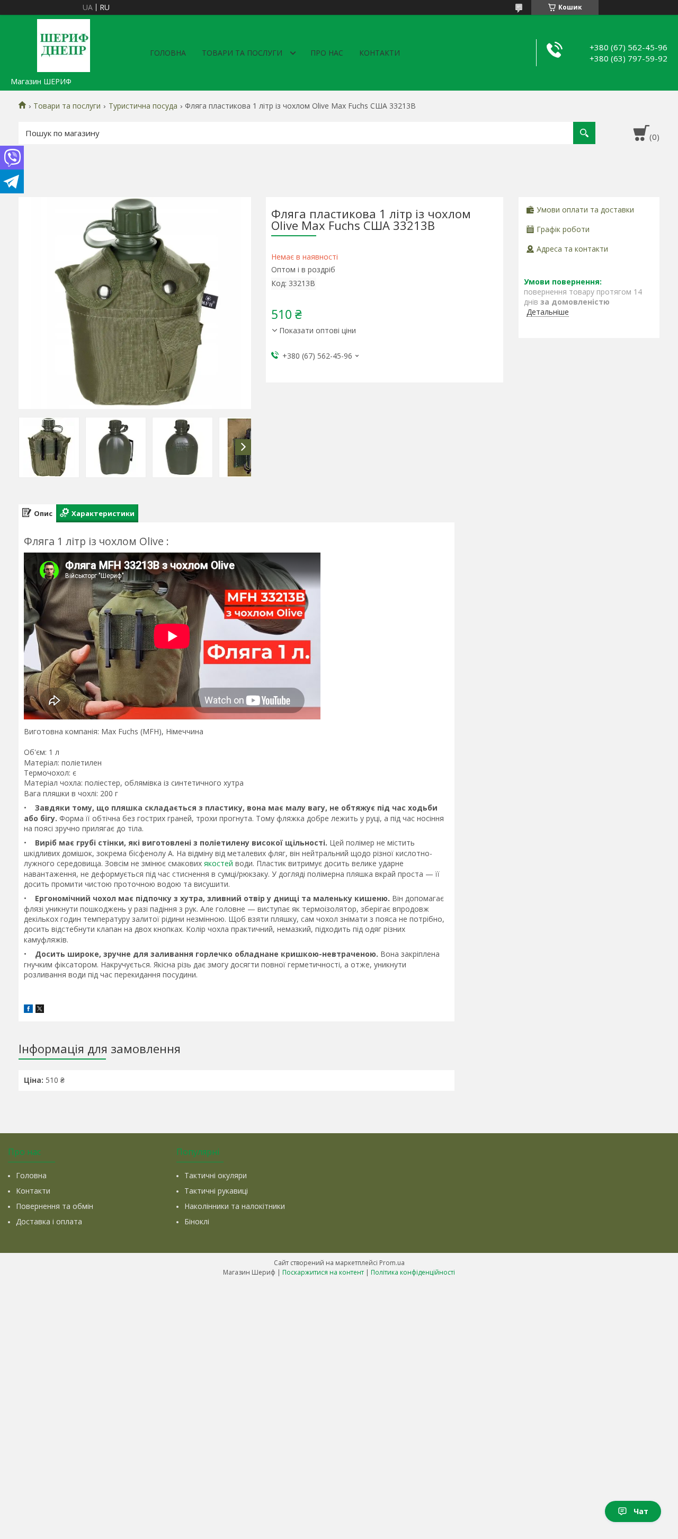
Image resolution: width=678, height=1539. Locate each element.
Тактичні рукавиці (216, 1191)
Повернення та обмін (54, 1206)
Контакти (379, 53)
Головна (168, 53)
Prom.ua (392, 1262)
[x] (39, 1010)
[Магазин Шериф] (64, 43)
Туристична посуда (143, 106)
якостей (218, 863)
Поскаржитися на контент (323, 1272)
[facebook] (28, 1010)
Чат (641, 1511)
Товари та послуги (242, 53)
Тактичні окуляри (215, 1175)
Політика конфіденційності (413, 1272)
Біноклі (196, 1221)
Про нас (326, 53)
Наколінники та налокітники (234, 1206)
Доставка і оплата (49, 1221)
